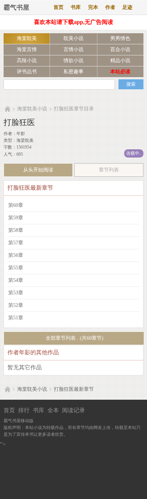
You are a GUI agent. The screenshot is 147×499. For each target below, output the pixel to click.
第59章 (15, 217)
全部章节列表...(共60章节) (73, 338)
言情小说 (73, 49)
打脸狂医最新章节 (74, 389)
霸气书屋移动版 (19, 420)
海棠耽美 (27, 38)
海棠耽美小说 (32, 108)
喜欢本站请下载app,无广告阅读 (73, 22)
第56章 (15, 255)
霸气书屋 (16, 7)
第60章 (15, 205)
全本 (53, 410)
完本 (93, 7)
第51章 (15, 317)
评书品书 (27, 71)
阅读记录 (73, 410)
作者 (110, 7)
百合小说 (120, 49)
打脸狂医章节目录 (74, 108)
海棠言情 (27, 49)
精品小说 (120, 60)
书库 (76, 7)
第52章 (15, 305)
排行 (24, 410)
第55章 (15, 267)
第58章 (15, 230)
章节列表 (109, 170)
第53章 (15, 292)
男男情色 (120, 38)
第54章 (15, 280)
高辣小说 (27, 60)
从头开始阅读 (38, 170)
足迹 (127, 7)
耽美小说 (73, 38)
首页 (59, 7)
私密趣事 (73, 71)
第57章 (15, 242)
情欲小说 (73, 60)
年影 (20, 133)
